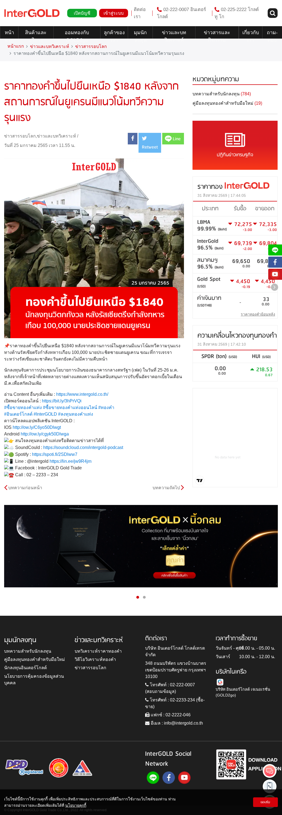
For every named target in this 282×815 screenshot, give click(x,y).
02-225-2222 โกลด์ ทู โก (237, 13)
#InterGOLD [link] (45, 414)
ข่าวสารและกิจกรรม (217, 34)
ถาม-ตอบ (272, 34)
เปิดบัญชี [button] (82, 13)
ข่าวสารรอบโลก (91, 46)
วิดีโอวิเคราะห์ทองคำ (95, 659)
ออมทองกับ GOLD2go (77, 34)
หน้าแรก (9, 34)
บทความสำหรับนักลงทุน (27, 651)
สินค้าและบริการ (36, 34)
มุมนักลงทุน (140, 34)
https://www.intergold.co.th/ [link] (82, 394)
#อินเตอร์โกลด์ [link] (18, 414)
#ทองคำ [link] (106, 407)
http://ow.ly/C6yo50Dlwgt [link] (37, 427)
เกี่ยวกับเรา (250, 34)
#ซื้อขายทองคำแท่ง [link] (23, 407)
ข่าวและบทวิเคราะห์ (174, 34)
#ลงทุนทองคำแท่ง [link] (75, 414)
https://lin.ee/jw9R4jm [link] (70, 461)
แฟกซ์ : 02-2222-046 (170, 714)
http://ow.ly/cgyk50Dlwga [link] (45, 434)
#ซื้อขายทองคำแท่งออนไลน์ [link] (70, 407)
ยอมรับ (265, 802)
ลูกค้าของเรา (114, 34)
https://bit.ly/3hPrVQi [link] (62, 401)
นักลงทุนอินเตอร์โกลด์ (25, 667)
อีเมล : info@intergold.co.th (176, 723)
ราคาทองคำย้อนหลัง (258, 314)
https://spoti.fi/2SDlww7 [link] (54, 454)
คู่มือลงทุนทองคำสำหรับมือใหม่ (34, 659)
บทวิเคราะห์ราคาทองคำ (98, 651)
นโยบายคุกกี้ (75, 805)
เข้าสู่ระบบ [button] (114, 13)
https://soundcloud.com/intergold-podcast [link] (83, 447)
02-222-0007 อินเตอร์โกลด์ (181, 13)
